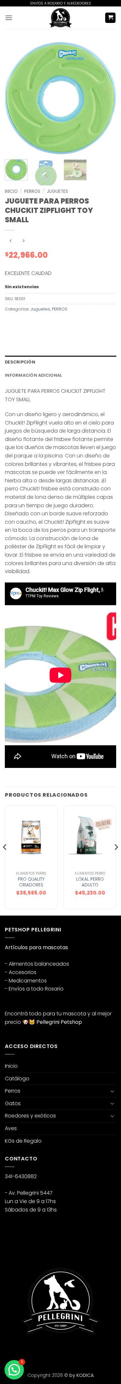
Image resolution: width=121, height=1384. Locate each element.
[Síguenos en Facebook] (10, 1351)
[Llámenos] (45, 1351)
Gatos (13, 1103)
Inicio (11, 191)
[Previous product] (23, 241)
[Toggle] (112, 1091)
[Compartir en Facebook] (22, 323)
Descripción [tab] (20, 362)
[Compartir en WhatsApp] (10, 323)
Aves (11, 1128)
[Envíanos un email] (34, 1351)
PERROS (32, 191)
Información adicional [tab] (33, 375)
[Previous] (15, 98)
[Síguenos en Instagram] (22, 1351)
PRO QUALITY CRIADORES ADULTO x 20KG (31, 885)
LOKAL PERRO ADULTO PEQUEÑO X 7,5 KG (90, 887)
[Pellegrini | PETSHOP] (60, 17)
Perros (12, 1091)
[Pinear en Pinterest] (57, 323)
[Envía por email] (45, 323)
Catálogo (17, 1078)
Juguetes (57, 191)
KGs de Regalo (23, 1141)
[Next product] (10, 241)
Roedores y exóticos (30, 1115)
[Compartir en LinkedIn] (69, 323)
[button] (9, 18)
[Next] (106, 98)
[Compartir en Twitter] (34, 323)
